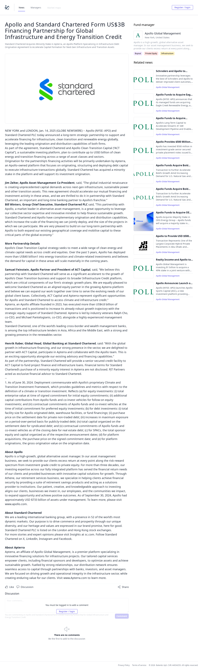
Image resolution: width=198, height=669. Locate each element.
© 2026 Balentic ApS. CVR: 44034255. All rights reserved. (173, 665)
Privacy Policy (124, 665)
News (21, 7)
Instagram (46, 539)
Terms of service (139, 665)
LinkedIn (31, 539)
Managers (36, 7)
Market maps (54, 7)
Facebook (65, 539)
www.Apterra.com (75, 578)
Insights (75, 534)
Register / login (182, 7)
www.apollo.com (16, 504)
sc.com (89, 534)
